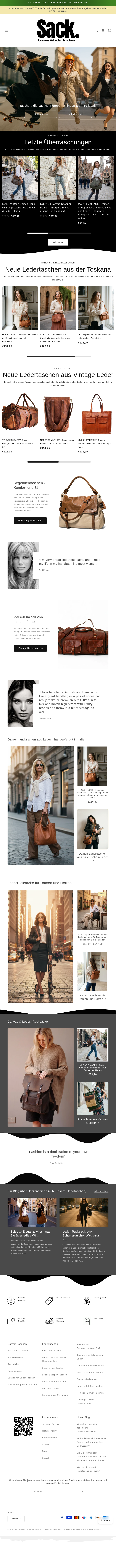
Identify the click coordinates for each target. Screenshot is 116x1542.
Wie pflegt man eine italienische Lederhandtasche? (87, 1428)
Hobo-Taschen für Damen (90, 1372)
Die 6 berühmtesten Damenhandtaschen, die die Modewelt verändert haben (91, 1457)
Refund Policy (49, 1431)
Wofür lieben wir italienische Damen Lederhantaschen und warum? (91, 1442)
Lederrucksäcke (50, 1388)
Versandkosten (50, 1437)
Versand (76, 1529)
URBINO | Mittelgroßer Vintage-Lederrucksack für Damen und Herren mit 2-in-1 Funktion (92, 937)
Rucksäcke (13, 1364)
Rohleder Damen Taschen (90, 1393)
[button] (6, 30)
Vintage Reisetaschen (30, 648)
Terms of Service (51, 1424)
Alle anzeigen (101, 1191)
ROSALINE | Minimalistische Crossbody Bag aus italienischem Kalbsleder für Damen (55, 338)
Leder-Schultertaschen (54, 1381)
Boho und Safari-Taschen (90, 1386)
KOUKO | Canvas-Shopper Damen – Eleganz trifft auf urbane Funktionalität (55, 207)
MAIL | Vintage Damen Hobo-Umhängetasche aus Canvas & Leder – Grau (19, 207)
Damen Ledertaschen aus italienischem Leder (92, 855)
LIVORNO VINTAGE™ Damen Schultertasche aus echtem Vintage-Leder (94, 443)
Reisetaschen (15, 1371)
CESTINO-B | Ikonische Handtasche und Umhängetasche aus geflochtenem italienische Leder (92, 794)
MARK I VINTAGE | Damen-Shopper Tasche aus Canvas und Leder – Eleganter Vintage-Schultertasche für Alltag (94, 211)
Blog (44, 1451)
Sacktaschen (20, 1529)
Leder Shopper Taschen (54, 1374)
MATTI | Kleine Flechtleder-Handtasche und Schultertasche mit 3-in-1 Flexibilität (20, 338)
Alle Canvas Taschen (18, 1350)
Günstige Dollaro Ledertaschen (85, 1401)
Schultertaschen (16, 1357)
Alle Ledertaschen (51, 1350)
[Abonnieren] (81, 1491)
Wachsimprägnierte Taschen (22, 1384)
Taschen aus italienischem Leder (90, 1357)
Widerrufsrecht (35, 1529)
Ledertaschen (75, 114)
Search (46, 1458)
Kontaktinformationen (91, 1529)
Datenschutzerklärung (54, 1529)
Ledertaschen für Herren (55, 1395)
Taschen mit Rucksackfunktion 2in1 (88, 1346)
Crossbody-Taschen (87, 1379)
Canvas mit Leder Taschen (21, 1378)
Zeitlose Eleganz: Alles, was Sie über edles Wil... (30, 1233)
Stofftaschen (41, 114)
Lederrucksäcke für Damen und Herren (92, 997)
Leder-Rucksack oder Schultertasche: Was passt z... (82, 1235)
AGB (68, 1529)
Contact (46, 1444)
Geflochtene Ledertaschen (90, 1365)
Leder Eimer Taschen (53, 1368)
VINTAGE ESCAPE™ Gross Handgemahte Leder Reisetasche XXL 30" (19, 443)
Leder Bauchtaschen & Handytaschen (54, 1359)
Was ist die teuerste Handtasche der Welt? (88, 1469)
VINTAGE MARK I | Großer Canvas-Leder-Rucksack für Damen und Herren (92, 1067)
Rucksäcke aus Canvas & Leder (92, 1121)
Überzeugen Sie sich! (30, 520)
